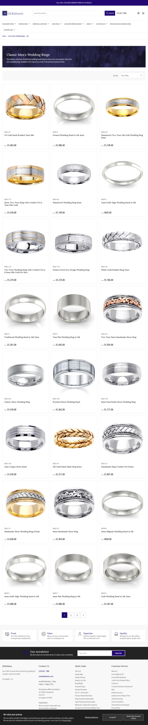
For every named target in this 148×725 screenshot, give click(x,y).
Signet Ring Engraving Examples (85, 702)
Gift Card (78, 671)
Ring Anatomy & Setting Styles (84, 698)
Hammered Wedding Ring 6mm (67, 202)
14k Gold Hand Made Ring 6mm (67, 466)
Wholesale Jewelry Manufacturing (120, 24)
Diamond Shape (80, 686)
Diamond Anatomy (81, 689)
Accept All (113, 717)
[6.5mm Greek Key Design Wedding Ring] (74, 242)
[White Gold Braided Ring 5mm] (122, 242)
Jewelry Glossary (80, 677)
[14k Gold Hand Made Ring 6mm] (74, 438)
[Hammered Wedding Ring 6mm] (74, 174)
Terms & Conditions (117, 702)
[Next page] (83, 615)
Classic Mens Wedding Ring (17, 402)
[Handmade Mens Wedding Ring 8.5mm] (25, 503)
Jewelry (89, 24)
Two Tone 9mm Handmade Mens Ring (118, 337)
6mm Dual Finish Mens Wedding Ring (118, 402)
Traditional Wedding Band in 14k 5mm (21, 337)
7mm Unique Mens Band (15, 466)
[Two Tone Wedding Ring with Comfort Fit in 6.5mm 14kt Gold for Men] (25, 242)
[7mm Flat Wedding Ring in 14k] (74, 309)
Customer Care (8, 30)
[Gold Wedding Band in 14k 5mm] (122, 568)
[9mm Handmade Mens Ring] (74, 503)
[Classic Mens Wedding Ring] (25, 374)
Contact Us (114, 683)
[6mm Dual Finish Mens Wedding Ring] (122, 374)
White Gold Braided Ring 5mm (115, 270)
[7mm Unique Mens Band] (25, 438)
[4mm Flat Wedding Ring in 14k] (74, 568)
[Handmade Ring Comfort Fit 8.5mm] (122, 438)
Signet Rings (55, 24)
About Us (114, 671)
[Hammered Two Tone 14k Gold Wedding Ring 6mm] (122, 107)
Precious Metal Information (83, 695)
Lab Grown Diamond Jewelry (73, 24)
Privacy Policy (115, 708)
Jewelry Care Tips (80, 680)
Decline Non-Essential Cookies (134, 717)
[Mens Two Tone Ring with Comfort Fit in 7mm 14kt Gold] (25, 174)
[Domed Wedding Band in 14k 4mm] (74, 107)
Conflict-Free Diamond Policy (120, 680)
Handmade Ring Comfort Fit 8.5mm (117, 466)
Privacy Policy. (67, 720)
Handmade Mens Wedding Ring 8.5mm (22, 531)
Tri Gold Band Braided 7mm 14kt (19, 135)
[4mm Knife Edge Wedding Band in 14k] (25, 568)
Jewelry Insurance (117, 692)
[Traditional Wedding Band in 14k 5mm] (25, 309)
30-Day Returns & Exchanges (120, 705)
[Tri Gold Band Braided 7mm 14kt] (25, 107)
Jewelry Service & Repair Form (120, 695)
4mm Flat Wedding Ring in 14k (66, 596)
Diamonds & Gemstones (40, 24)
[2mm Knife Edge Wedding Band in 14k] (122, 174)
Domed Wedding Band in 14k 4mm (68, 135)
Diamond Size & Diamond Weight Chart (87, 708)
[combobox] (73, 13)
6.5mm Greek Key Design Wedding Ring (71, 270)
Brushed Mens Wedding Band (66, 402)
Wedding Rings (23, 24)
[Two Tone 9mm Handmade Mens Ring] (122, 309)
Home (4, 36)
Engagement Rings (8, 24)
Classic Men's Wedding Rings (16, 36)
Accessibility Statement (118, 677)
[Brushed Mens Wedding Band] (74, 374)
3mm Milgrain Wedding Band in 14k (117, 531)
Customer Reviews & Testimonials (122, 686)
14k (27, 36)
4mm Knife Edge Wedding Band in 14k (21, 596)
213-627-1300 (121, 13)
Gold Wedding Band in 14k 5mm (115, 596)
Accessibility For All (117, 674)
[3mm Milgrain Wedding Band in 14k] (122, 503)
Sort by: (115, 75)
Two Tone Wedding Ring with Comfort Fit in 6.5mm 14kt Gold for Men (24, 271)
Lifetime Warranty (117, 698)
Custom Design (100, 24)
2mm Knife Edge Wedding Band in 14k (118, 202)
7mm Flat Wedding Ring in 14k (66, 337)
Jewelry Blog (79, 674)
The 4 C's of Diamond (81, 692)
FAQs (113, 689)
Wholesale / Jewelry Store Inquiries (86, 705)
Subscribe (118, 653)
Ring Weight (79, 683)
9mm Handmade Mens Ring (65, 531)
